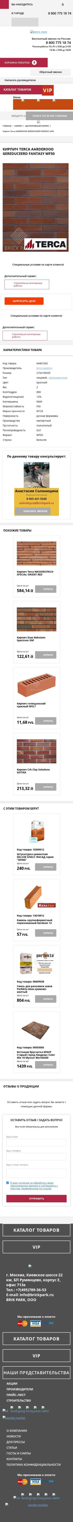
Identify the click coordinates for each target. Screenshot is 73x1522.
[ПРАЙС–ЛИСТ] (59, 109)
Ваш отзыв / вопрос (17, 1164)
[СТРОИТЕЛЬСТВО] (43, 131)
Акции (12, 1384)
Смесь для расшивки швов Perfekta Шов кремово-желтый (34, 989)
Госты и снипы (19, 1453)
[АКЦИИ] (27, 109)
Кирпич (18, 126)
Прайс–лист (16, 1395)
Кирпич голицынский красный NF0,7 (31, 705)
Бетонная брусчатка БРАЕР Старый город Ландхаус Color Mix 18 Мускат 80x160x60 (36, 1055)
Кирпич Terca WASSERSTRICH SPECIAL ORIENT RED (35, 573)
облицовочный (58, 377)
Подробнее (36, 561)
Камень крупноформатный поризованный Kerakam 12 (34, 922)
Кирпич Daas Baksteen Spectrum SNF (31, 639)
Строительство (19, 1401)
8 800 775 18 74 (59, 13)
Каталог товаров (36, 1230)
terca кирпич (44, 368)
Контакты (14, 1459)
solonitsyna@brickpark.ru (36, 503)
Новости (14, 1436)
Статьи (12, 1448)
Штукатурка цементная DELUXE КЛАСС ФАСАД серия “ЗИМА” (35, 857)
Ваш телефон (13, 1150)
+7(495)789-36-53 (31, 1289)
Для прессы (16, 1442)
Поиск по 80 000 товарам (50, 116)
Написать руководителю (20, 80)
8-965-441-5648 (36, 499)
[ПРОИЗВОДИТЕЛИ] (43, 109)
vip (48, 90)
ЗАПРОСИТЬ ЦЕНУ (24, 301)
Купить (48, 589)
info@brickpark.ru (37, 1294)
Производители (20, 1389)
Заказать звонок (35, 511)
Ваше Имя (12, 1136)
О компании (17, 1431)
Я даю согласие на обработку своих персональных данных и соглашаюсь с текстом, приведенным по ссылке (34, 1185)
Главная (7, 126)
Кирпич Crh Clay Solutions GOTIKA (33, 771)
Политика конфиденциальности (34, 1465)
